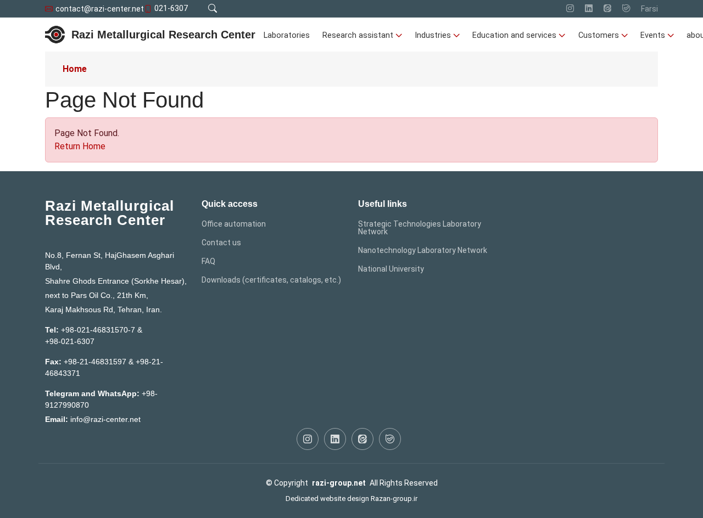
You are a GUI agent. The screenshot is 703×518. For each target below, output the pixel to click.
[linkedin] (589, 8)
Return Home (79, 146)
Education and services (514, 35)
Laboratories (287, 35)
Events (652, 35)
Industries (433, 35)
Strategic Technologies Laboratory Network (419, 227)
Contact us (221, 242)
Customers (598, 35)
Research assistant (357, 35)
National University (391, 269)
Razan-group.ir (394, 498)
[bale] (626, 8)
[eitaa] (607, 8)
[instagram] (570, 8)
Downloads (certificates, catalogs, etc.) (271, 280)
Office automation (234, 224)
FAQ (208, 261)
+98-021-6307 (69, 341)
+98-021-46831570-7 (98, 329)
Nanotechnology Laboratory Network (422, 250)
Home (75, 69)
